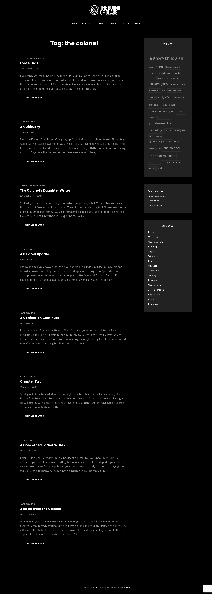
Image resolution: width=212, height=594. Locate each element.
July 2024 (152, 247)
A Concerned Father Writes (42, 445)
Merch (137, 24)
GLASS (37, 69)
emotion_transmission (178, 84)
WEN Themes (126, 587)
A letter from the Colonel (40, 509)
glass (166, 97)
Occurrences (25, 58)
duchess (179, 78)
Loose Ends (29, 63)
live (183, 97)
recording (155, 130)
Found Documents (27, 122)
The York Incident (171, 163)
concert (152, 78)
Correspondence (27, 185)
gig (158, 97)
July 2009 (152, 299)
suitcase (151, 149)
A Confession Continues (39, 318)
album (158, 51)
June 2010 (152, 261)
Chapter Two (31, 381)
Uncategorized (37, 58)
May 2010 (152, 266)
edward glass (158, 84)
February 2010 (154, 275)
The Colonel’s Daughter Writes (45, 190)
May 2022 (152, 251)
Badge (151, 67)
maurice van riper (161, 111)
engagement (154, 91)
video (152, 168)
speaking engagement (160, 142)
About (113, 24)
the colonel (172, 148)
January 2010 (154, 280)
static (176, 142)
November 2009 (155, 285)
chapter (166, 73)
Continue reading (36, 99)
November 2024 (155, 242)
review (169, 130)
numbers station (164, 118)
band (159, 67)
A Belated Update (34, 254)
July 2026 (152, 232)
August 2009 (154, 295)
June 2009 (153, 304)
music (181, 111)
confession (163, 78)
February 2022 (155, 256)
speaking (158, 137)
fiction (152, 98)
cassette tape (155, 73)
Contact (125, 24)
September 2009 (156, 290)
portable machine (160, 123)
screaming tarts (180, 131)
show (150, 137)
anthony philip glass (167, 59)
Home (74, 24)
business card (173, 67)
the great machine (162, 156)
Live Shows (100, 24)
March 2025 (153, 237)
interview (177, 97)
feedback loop (174, 91)
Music (85, 24)
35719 (150, 51)
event (164, 90)
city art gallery (179, 73)
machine (153, 105)
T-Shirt (158, 149)
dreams (172, 78)
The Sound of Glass (102, 587)
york (160, 168)
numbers (153, 118)
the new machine (154, 163)
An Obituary (30, 127)
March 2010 (153, 271)
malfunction (168, 105)
